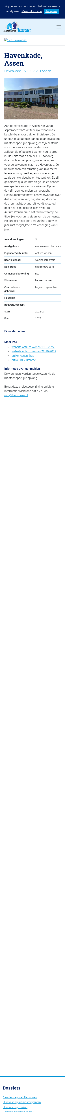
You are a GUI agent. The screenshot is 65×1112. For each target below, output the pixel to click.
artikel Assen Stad (23, 355)
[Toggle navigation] (59, 26)
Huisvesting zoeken (15, 1107)
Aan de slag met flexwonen (20, 1097)
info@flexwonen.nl (16, 395)
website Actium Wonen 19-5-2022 (33, 347)
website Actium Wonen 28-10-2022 (34, 351)
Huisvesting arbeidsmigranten (22, 1102)
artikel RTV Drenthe (24, 360)
